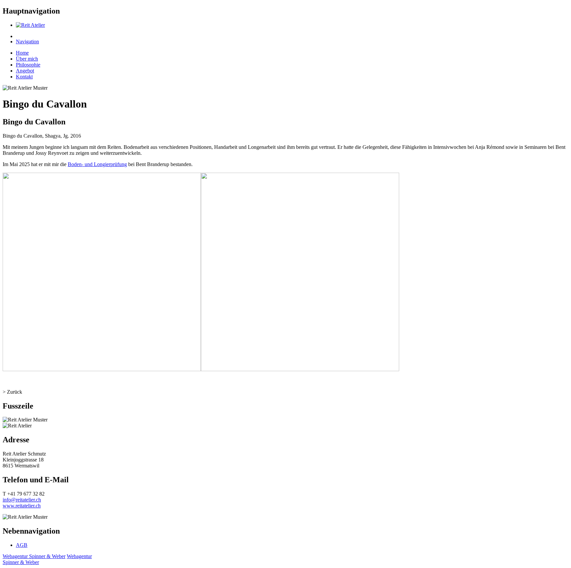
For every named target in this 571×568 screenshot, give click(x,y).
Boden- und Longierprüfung (97, 164)
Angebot (25, 70)
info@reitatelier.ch (22, 499)
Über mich (27, 59)
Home (22, 53)
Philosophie (28, 64)
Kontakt (24, 76)
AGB (21, 545)
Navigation (27, 41)
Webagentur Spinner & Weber (34, 556)
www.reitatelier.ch (22, 505)
